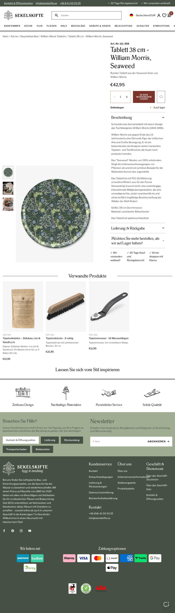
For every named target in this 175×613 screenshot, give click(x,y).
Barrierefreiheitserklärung (102, 498)
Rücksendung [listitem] (72, 440)
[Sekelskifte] (30, 468)
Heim (6, 36)
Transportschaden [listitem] (16, 449)
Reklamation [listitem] (43, 449)
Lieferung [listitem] (49, 440)
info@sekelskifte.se (46, 3)
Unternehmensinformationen (131, 476)
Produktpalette (126, 488)
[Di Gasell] (72, 588)
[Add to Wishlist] (161, 97)
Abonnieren (156, 441)
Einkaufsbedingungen (101, 476)
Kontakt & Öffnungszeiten (18, 3)
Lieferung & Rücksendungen (98, 484)
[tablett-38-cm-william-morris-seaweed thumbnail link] (8, 172)
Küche (14, 36)
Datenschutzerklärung (101, 492)
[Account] (159, 15)
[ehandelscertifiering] (85, 588)
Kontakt (93, 470)
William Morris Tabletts (53, 36)
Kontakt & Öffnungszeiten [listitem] (20, 440)
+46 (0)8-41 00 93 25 (101, 513)
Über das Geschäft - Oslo (157, 487)
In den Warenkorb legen (144, 97)
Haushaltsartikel (29, 36)
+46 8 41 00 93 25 (70, 3)
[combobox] (90, 15)
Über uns (122, 470)
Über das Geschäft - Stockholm (157, 477)
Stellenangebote (127, 482)
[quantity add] (127, 97)
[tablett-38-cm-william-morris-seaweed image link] (54, 214)
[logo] (23, 15)
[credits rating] (101, 588)
